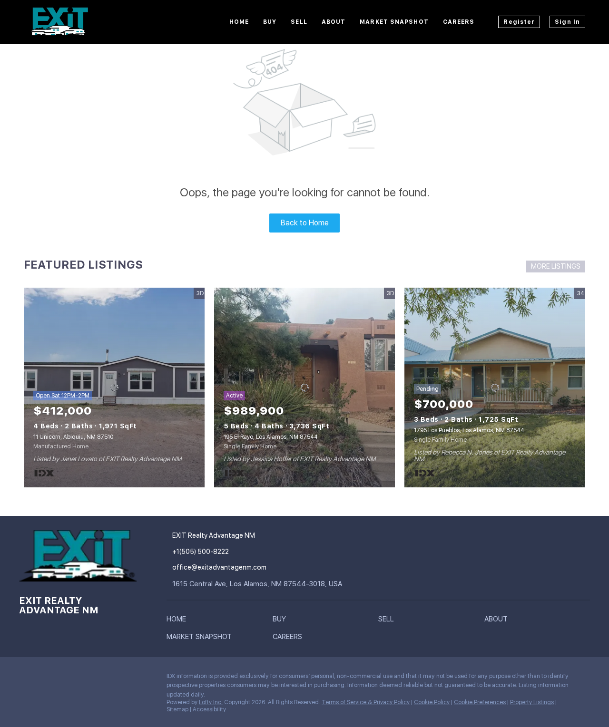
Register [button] (519, 22)
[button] (179, 621)
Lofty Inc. (211, 702)
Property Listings (532, 702)
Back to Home (305, 222)
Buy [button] (269, 22)
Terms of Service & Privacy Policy (366, 702)
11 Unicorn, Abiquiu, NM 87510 (73, 437)
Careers (459, 22)
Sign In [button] (567, 22)
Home (239, 22)
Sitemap (177, 709)
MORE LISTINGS (555, 266)
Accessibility (209, 709)
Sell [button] (299, 22)
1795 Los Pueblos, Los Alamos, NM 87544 (469, 430)
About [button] (334, 22)
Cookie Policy (432, 702)
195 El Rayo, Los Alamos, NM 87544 (271, 437)
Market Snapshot (394, 22)
